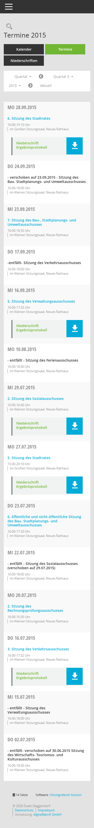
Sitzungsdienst (65, 795)
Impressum (46, 810)
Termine (65, 49)
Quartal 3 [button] (61, 76)
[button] (74, 145)
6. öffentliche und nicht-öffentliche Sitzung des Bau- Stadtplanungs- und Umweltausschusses (44, 521)
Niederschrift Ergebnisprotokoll (31, 145)
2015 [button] (13, 85)
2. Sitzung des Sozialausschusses (36, 398)
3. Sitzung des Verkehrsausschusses (38, 649)
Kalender (24, 49)
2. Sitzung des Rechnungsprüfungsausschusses (35, 608)
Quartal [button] (21, 76)
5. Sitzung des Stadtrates (29, 457)
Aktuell (46, 85)
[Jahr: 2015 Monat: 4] (41, 76)
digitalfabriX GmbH (47, 814)
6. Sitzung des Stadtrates (29, 118)
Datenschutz (24, 810)
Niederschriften (24, 60)
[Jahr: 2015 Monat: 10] (30, 85)
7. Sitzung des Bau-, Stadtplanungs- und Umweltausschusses (42, 222)
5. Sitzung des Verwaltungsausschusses (41, 301)
